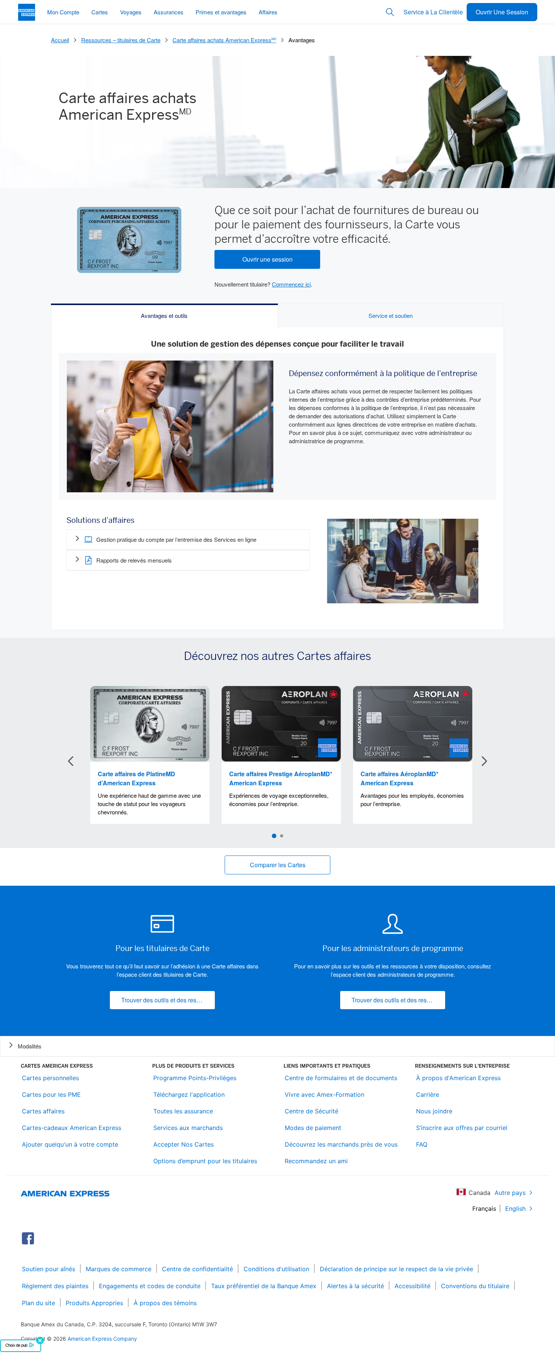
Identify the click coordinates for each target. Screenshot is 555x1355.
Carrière (427, 1094)
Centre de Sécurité (311, 1111)
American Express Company (102, 1338)
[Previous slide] (70, 761)
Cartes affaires (43, 1111)
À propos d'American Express (458, 1078)
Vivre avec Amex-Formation (324, 1094)
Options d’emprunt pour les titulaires (205, 1161)
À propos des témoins (165, 1303)
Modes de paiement (313, 1127)
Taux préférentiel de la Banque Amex (263, 1286)
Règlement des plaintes (55, 1286)
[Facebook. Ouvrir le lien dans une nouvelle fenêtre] (28, 1238)
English (515, 1208)
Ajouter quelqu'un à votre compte (70, 1144)
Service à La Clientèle (433, 12)
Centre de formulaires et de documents (341, 1078)
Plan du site (38, 1303)
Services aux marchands (188, 1127)
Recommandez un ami (316, 1161)
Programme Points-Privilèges (194, 1078)
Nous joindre (434, 1111)
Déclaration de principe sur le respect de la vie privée (396, 1269)
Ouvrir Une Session (502, 12)
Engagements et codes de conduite (149, 1286)
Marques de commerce (118, 1269)
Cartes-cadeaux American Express (71, 1127)
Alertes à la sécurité (355, 1286)
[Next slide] (484, 761)
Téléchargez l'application (189, 1094)
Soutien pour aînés (48, 1269)
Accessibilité (412, 1286)
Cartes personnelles (50, 1078)
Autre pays (510, 1192)
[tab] (164, 315)
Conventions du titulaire (475, 1286)
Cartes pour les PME (51, 1094)
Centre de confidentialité (197, 1269)
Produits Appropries (94, 1303)
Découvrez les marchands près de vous (341, 1144)
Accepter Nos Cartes (183, 1144)
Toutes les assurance (183, 1111)
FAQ (421, 1144)
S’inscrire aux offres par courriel (461, 1127)
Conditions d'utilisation (276, 1269)
